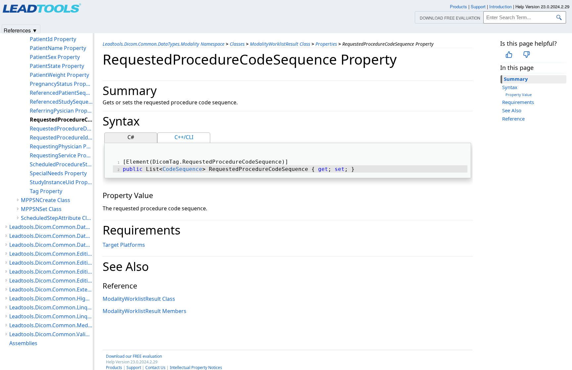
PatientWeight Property (59, 75)
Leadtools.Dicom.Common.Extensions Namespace (51, 289)
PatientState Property (57, 66)
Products (458, 6)
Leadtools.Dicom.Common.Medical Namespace (51, 325)
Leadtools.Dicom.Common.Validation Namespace (51, 334)
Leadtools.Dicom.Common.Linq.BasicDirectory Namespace (51, 307)
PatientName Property (58, 48)
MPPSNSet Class (41, 209)
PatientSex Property (55, 57)
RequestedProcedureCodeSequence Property (61, 119)
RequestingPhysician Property (61, 146)
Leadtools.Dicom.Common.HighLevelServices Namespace (51, 298)
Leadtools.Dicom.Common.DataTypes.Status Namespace (51, 244)
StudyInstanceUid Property (61, 182)
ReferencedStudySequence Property (61, 101)
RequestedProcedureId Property (61, 137)
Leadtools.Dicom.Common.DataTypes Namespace (51, 227)
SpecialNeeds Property (58, 173)
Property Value (518, 94)
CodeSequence (182, 169)
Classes (237, 44)
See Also (511, 110)
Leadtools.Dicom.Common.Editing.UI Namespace (51, 280)
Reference (513, 118)
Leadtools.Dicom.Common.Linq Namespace (51, 316)
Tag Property (46, 191)
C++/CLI (183, 137)
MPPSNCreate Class (45, 200)
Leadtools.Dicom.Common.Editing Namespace (51, 271)
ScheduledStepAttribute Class (57, 218)
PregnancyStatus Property (61, 83)
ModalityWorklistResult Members (144, 311)
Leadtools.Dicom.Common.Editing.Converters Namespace (51, 262)
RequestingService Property (61, 155)
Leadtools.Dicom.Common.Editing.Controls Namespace (51, 253)
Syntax (509, 87)
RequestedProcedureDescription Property (61, 128)
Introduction (500, 6)
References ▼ (20, 29)
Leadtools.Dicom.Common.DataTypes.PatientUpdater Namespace (51, 235)
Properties (326, 44)
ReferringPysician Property (61, 110)
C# (130, 137)
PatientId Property (53, 39)
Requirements (518, 102)
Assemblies (23, 343)
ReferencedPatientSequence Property (61, 92)
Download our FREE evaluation (134, 356)
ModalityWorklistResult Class (280, 44)
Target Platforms (124, 244)
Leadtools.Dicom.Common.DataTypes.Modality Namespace (163, 44)
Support (478, 6)
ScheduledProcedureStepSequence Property (61, 164)
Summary (516, 79)
